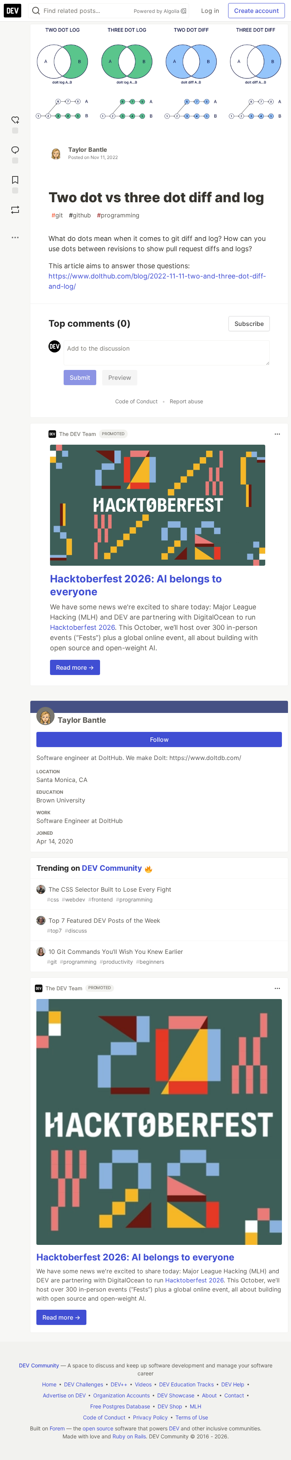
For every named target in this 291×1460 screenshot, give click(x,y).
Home (49, 1384)
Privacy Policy (150, 1417)
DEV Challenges (83, 1384)
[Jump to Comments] (15, 154)
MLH (195, 1406)
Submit (80, 377)
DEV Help (232, 1384)
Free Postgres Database (120, 1406)
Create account (256, 10)
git (57, 215)
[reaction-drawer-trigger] (15, 124)
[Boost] (15, 210)
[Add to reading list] (15, 184)
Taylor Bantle (87, 149)
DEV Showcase (175, 1395)
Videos (143, 1384)
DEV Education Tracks (186, 1384)
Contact (234, 1395)
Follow (159, 739)
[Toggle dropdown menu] (277, 434)
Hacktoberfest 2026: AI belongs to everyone (135, 1257)
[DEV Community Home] (12, 10)
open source (98, 1428)
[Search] (36, 11)
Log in (210, 10)
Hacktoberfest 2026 (82, 627)
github (80, 215)
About (209, 1395)
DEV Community (112, 868)
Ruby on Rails (129, 1436)
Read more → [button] (75, 667)
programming (118, 215)
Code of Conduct (136, 401)
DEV (174, 1428)
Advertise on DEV (64, 1395)
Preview (119, 377)
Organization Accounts (121, 1395)
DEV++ (119, 1384)
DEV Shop (170, 1406)
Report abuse (186, 401)
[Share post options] (15, 237)
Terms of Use (191, 1417)
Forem (57, 1428)
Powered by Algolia (157, 11)
